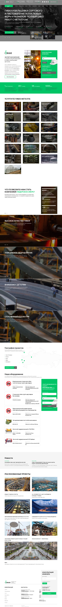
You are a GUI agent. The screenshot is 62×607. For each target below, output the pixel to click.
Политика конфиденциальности (47, 75)
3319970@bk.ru (38, 1)
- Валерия (31, 594)
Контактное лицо (45, 392)
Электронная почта (45, 400)
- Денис (30, 598)
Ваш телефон (44, 56)
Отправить (49, 72)
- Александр (31, 591)
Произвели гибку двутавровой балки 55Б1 (15, 462)
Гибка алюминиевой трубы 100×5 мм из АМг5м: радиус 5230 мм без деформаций (43, 463)
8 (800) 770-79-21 (29, 1)
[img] (9, 1)
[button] (53, 2)
